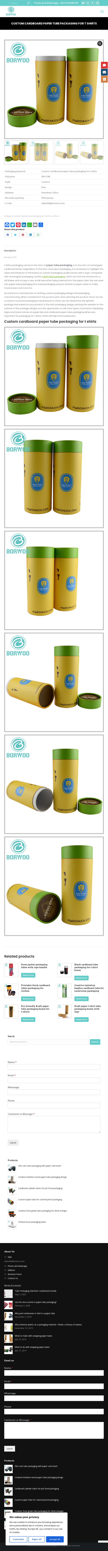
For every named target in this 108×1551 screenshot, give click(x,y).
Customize (18, 1539)
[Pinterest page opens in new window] (93, 3)
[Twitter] (15, 235)
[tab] (54, 249)
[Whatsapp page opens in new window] (88, 3)
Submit (13, 1142)
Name (12, 1062)
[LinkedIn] (30, 235)
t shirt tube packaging (53, 276)
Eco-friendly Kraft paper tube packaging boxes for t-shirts (35, 1009)
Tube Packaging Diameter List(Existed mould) (35, 1291)
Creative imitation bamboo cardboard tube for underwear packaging (89, 988)
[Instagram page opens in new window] (97, 3)
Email (12, 1075)
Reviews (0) (10, 257)
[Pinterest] (22, 235)
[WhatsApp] (38, 235)
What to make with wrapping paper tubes (33, 1335)
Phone (11, 1100)
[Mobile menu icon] (102, 11)
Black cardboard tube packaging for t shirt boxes (86, 967)
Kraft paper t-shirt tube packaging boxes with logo (87, 1009)
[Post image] (8, 1294)
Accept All (55, 1539)
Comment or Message (21, 1114)
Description (10, 250)
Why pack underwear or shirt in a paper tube (35, 1313)
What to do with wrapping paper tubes (32, 1347)
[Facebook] (7, 235)
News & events (12, 1285)
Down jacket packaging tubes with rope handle (34, 966)
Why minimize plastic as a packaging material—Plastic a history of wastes (48, 1324)
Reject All (36, 1539)
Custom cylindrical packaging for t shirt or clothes (36, 216)
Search (11, 1036)
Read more (28, 975)
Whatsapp (13, 1087)
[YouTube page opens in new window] (83, 3)
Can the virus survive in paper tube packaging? (36, 1302)
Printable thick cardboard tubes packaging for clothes (35, 988)
